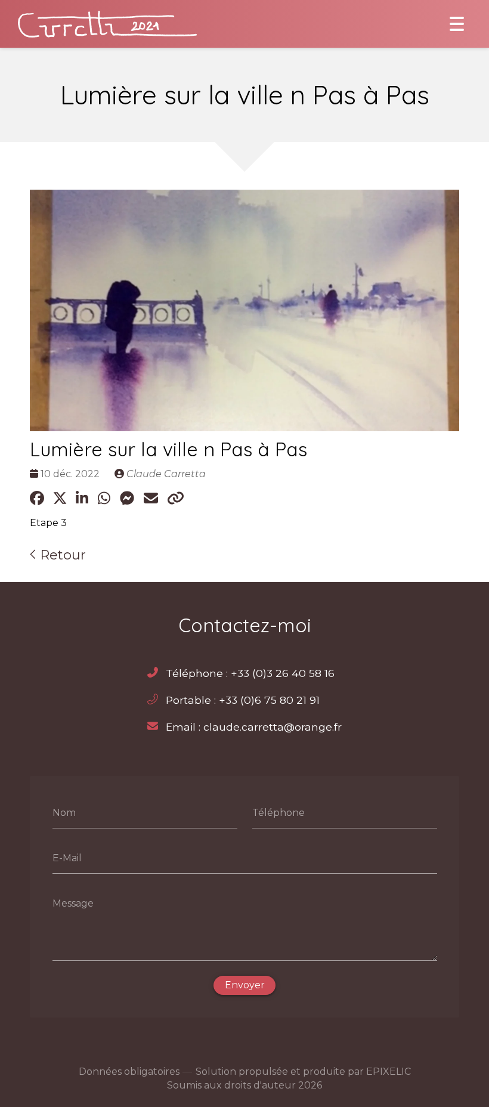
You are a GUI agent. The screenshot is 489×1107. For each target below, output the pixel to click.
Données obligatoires (129, 1071)
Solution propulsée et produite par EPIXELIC (303, 1071)
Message (73, 902)
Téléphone (278, 812)
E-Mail (67, 858)
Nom (64, 812)
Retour (61, 554)
